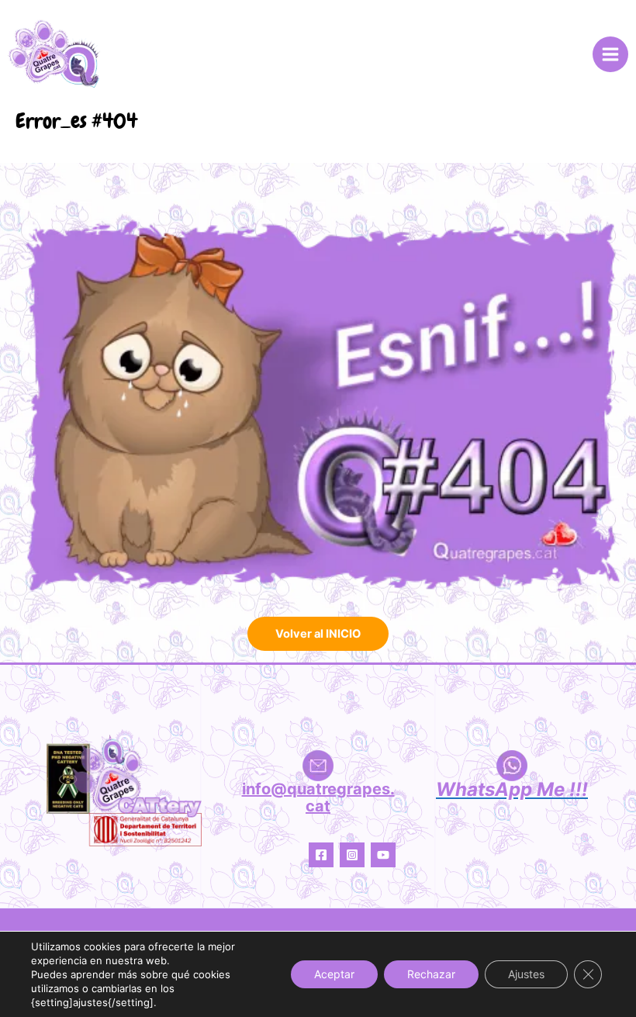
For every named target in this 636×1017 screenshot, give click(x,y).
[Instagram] (352, 854)
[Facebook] (321, 854)
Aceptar (334, 974)
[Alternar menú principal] (610, 54)
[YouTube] (383, 854)
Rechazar (431, 974)
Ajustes (526, 974)
